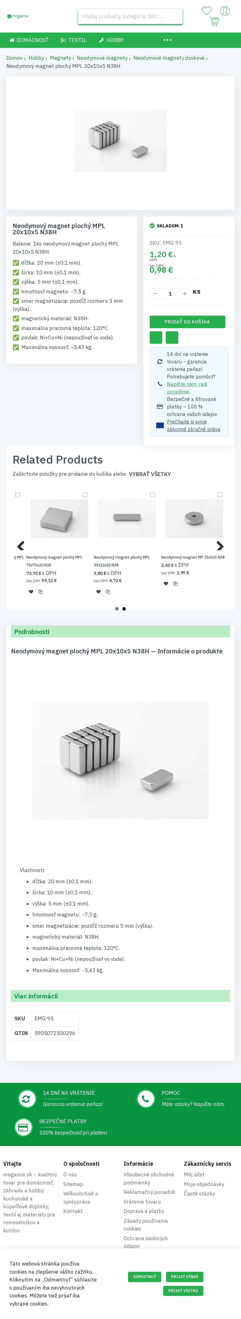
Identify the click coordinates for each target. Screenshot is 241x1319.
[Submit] (175, 16)
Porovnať (172, 337)
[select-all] (150, 474)
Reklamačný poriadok (149, 1192)
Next (218, 544)
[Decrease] (155, 293)
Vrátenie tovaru (142, 1201)
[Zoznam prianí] (206, 11)
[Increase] (184, 293)
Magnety (60, 57)
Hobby (36, 57)
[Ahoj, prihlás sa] (225, 12)
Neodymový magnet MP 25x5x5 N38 (193, 557)
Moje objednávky (204, 1184)
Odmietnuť (144, 1276)
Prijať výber (184, 1276)
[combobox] (130, 16)
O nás (70, 1174)
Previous (23, 544)
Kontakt (73, 1211)
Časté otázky (199, 1193)
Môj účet (194, 1174)
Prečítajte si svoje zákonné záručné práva (193, 425)
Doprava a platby (144, 1211)
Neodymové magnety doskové (169, 57)
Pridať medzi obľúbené (156, 337)
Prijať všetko (183, 1290)
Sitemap (73, 1184)
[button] (31, 591)
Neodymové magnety (102, 57)
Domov (14, 57)
